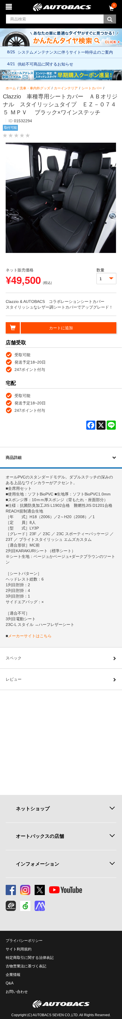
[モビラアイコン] (40, 906)
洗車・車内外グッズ (35, 88)
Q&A (10, 983)
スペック (14, 658)
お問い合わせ (17, 992)
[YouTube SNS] (65, 890)
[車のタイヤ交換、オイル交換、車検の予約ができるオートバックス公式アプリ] (11, 906)
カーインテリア (66, 88)
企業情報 (13, 974)
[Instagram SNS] (25, 890)
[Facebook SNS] (11, 890)
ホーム (11, 88)
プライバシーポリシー (24, 940)
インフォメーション (37, 864)
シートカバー (91, 88)
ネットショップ (33, 808)
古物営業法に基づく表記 (26, 966)
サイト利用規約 (18, 949)
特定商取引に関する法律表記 (30, 957)
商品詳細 (14, 457)
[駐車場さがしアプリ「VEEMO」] (25, 906)
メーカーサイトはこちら (30, 636)
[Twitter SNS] (40, 890)
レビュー (14, 679)
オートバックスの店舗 (40, 836)
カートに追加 (61, 328)
